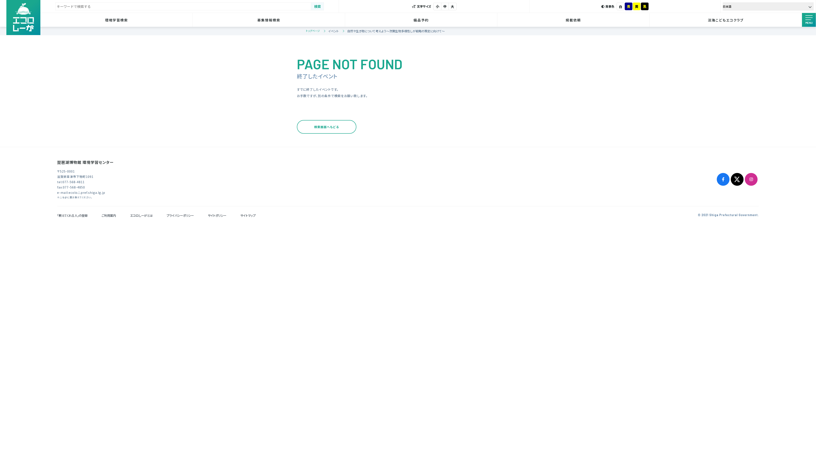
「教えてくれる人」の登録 (72, 215)
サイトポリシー (217, 215)
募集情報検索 (268, 20)
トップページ (313, 31)
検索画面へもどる (326, 127)
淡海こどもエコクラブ (726, 20)
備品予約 (421, 20)
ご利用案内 (109, 215)
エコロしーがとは (141, 215)
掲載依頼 (573, 20)
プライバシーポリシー (180, 215)
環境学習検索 (116, 20)
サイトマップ (248, 215)
